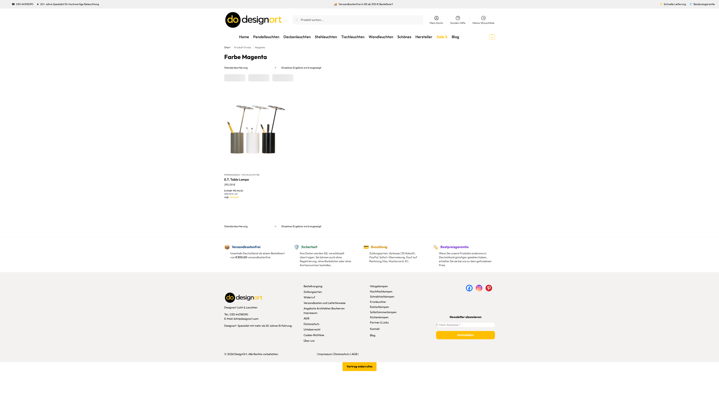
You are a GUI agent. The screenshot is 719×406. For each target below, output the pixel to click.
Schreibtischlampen (382, 296)
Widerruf (309, 297)
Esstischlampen (379, 307)
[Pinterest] (489, 288)
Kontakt (375, 329)
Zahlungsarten (313, 292)
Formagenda (232, 174)
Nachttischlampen (381, 291)
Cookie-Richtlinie (314, 335)
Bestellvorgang (313, 286)
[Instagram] (479, 288)
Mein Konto (436, 23)
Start (227, 47)
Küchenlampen (379, 317)
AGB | (355, 354)
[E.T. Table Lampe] (256, 129)
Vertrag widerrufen (360, 366)
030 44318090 (24, 4)
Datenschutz (311, 324)
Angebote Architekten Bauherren (324, 308)
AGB (306, 318)
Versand (234, 196)
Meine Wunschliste (483, 23)
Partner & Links (379, 322)
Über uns (309, 340)
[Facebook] (469, 288)
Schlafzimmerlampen (383, 312)
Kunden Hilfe (457, 23)
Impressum (310, 313)
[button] (485, 36)
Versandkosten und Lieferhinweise (324, 303)
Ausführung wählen (256, 202)
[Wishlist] (282, 92)
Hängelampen (379, 286)
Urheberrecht (312, 329)
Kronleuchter (378, 302)
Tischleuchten (250, 174)
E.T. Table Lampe (236, 179)
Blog (372, 335)
